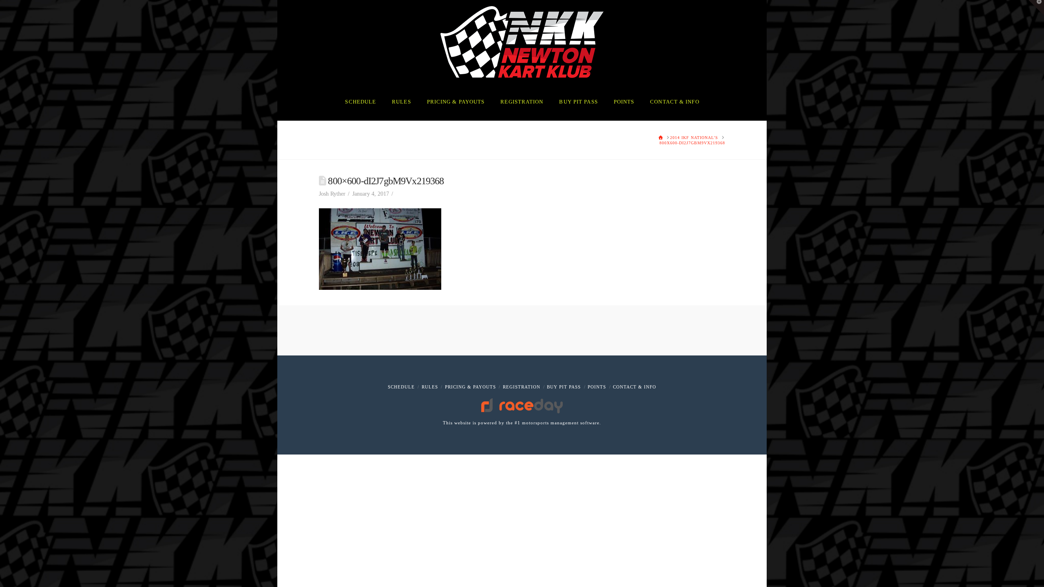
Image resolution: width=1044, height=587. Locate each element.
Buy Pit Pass (564, 386)
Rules (430, 386)
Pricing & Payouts (470, 386)
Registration (521, 386)
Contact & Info (634, 386)
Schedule (401, 386)
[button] (1036, 7)
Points (597, 386)
